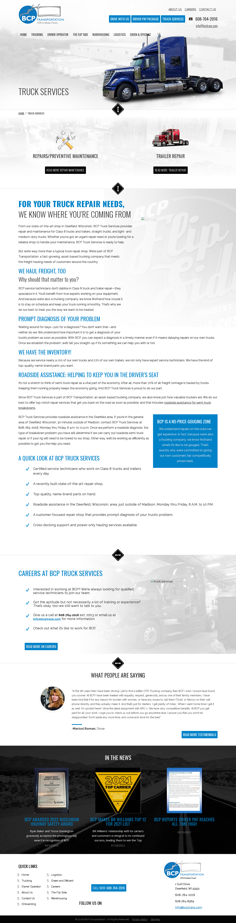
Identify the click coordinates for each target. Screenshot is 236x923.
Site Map (155, 919)
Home (21, 113)
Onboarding (29, 904)
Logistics (56, 874)
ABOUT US (175, 9)
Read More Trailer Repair (170, 170)
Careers (55, 886)
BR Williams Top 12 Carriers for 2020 (184, 821)
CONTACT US (207, 9)
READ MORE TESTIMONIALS (199, 734)
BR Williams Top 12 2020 (184, 831)
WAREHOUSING (100, 35)
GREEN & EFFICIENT (140, 35)
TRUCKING (37, 35)
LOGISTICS (120, 35)
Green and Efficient (62, 880)
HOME (23, 35)
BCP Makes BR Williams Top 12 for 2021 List (52, 821)
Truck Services (173, 19)
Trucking (27, 880)
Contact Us (28, 898)
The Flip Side (59, 892)
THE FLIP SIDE (80, 35)
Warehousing (59, 898)
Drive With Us (119, 19)
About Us (27, 892)
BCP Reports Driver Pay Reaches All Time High (118, 821)
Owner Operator (31, 886)
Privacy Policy (140, 919)
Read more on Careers (41, 646)
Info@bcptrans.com (47, 619)
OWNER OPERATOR (57, 35)
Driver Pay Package (146, 19)
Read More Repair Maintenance (65, 170)
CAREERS (190, 9)
